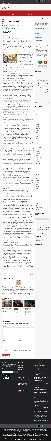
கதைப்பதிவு (6, 1)
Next (48, 102)
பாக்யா (37, 188)
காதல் (18, 11)
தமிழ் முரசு (37, 155)
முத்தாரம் (37, 199)
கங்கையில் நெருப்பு (40, 380)
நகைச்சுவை (4, 14)
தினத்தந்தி (38, 168)
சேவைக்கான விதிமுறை (21, 371)
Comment (4, 326)
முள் (37, 395)
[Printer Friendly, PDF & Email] (6, 270)
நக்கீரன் (37, 186)
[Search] (48, 12)
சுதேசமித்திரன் (38, 147)
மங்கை (37, 190)
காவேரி (37, 134)
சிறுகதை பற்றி (16, 1)
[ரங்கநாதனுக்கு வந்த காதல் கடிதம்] (18, 303)
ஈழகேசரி (37, 116)
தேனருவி (37, 182)
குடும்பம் (24, 11)
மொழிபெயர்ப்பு (32, 14)
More (23, 380)
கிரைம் (21, 11)
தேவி (37, 184)
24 (36, 229)
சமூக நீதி (27, 11)
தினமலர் (37, 174)
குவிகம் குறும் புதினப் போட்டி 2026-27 (42, 44)
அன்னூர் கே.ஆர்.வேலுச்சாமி (14, 25)
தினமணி (37, 170)
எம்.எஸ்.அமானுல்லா (43, 389)
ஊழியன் (37, 124)
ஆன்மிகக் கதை (13, 11)
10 (36, 225)
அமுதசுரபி (37, 109)
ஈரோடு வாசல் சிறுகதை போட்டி (41, 52)
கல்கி (37, 132)
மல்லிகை (37, 197)
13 (42, 225)
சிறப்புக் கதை (19, 14)
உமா (36, 122)
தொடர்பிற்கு (9, 3)
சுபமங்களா (37, 149)
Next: (31, 274)
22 (46, 227)
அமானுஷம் (4, 11)
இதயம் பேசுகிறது (38, 112)
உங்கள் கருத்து (4, 3)
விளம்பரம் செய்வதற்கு (21, 369)
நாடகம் (28, 14)
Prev (36, 102)
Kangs (35, 380)
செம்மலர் (37, 151)
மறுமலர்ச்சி (38, 195)
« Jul (42, 233)
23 (48, 227)
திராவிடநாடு (38, 176)
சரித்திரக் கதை (32, 11)
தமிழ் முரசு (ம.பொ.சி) (39, 157)
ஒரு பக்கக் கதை (13, 14)
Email (20, 340)
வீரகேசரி (37, 209)
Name (3, 340)
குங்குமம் (37, 136)
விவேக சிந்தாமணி (39, 207)
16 (48, 225)
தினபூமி (37, 172)
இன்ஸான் (37, 114)
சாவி (37, 141)
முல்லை (37, 201)
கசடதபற (37, 126)
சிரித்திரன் (37, 143)
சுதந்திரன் (37, 145)
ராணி (37, 203)
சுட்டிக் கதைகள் (38, 11)
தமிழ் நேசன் (38, 153)
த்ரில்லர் (43, 11)
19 (40, 227)
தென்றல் (37, 180)
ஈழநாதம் (37, 120)
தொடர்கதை (24, 14)
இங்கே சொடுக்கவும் (38, 30)
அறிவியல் (8, 11)
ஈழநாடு (37, 118)
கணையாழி (38, 128)
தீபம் (37, 178)
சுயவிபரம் (27, 1)
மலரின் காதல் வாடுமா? (6, 308)
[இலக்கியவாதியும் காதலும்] (29, 303)
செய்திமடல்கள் (20, 367)
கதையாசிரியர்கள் (22, 1)
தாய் (37, 159)
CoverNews (34, 439)
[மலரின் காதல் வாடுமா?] (7, 303)
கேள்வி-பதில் (11, 1)
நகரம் (44, 365)
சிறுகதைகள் (6, 7)
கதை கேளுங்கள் (20, 365)
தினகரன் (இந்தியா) (39, 163)
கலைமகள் (37, 130)
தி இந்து (37, 161)
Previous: (4, 274)
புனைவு (8, 14)
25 (38, 229)
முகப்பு (3, 1)
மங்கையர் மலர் (38, 192)
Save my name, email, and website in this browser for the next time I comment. (16, 351)
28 (44, 229)
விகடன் (37, 205)
